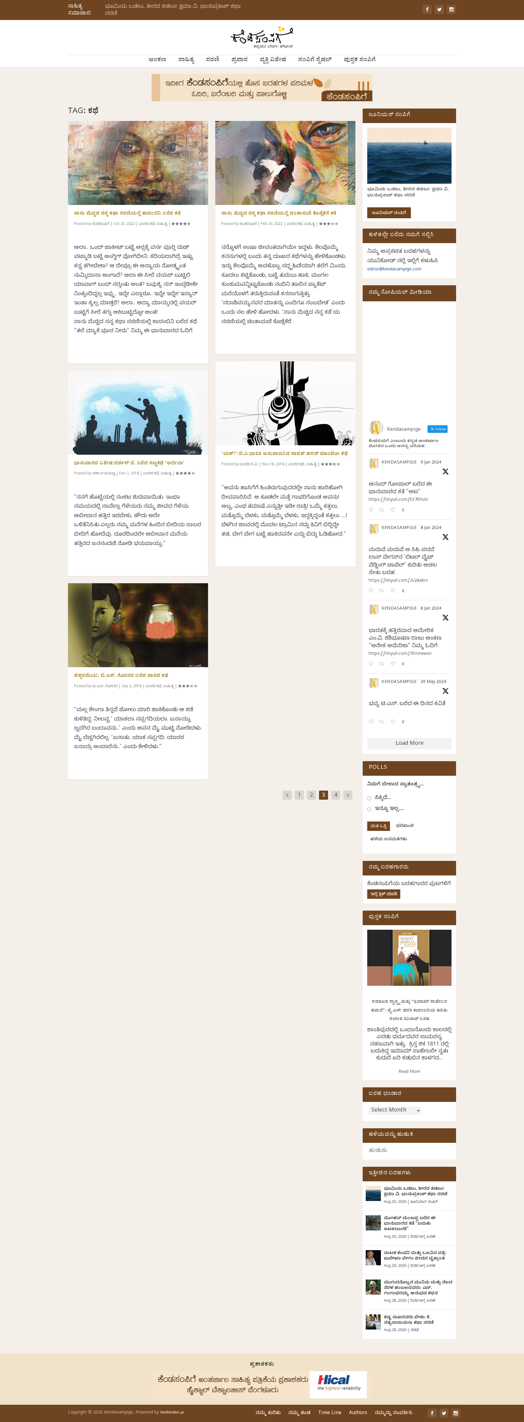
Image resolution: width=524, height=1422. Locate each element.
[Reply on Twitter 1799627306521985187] (372, 511)
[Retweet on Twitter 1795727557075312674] (383, 722)
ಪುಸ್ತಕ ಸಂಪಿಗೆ (360, 60)
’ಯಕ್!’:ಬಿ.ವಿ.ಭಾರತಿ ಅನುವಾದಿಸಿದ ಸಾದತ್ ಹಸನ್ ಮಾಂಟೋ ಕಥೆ (284, 454)
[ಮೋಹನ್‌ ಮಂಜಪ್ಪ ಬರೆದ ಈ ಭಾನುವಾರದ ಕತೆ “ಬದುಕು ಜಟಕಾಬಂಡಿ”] (373, 1222)
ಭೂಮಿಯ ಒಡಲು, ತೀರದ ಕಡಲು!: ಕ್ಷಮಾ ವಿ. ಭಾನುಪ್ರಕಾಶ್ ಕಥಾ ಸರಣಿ (173, 10)
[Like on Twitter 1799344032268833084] (394, 665)
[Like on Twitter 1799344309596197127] (394, 591)
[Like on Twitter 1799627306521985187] (394, 511)
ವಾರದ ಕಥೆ (147, 224)
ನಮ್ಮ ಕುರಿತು (268, 1413)
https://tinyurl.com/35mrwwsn (400, 654)
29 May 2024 (433, 682)
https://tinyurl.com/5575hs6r (398, 500)
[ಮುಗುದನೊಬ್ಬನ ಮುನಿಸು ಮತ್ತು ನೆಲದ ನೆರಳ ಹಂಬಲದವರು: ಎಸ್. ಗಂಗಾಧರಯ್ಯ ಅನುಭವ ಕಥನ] (373, 1287)
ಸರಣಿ (212, 60)
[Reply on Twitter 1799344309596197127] (372, 591)
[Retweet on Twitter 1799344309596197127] (383, 591)
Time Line (329, 1413)
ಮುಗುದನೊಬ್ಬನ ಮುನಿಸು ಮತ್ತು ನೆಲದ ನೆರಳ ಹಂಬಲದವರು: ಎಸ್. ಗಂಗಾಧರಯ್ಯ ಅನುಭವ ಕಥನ (418, 1288)
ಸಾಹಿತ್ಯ (186, 60)
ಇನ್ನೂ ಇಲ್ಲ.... (389, 809)
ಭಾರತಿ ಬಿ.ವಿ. (249, 464)
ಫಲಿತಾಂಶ (405, 826)
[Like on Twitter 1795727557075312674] (394, 722)
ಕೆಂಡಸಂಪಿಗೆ (100, 224)
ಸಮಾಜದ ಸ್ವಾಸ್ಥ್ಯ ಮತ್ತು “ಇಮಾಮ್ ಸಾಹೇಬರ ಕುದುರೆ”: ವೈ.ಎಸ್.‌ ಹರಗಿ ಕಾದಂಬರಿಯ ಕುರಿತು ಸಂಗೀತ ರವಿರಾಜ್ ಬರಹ (409, 1011)
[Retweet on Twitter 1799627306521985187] (383, 511)
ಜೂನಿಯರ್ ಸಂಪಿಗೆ (389, 213)
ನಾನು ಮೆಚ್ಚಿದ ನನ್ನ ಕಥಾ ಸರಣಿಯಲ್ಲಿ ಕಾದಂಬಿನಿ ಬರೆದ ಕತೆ (127, 214)
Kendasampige (399, 463)
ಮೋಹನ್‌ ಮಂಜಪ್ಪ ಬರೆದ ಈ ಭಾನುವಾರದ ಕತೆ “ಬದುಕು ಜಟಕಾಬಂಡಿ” (409, 1224)
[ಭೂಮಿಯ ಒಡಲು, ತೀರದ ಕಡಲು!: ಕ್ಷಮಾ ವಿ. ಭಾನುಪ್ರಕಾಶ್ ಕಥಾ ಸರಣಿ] (373, 1193)
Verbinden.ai (172, 1413)
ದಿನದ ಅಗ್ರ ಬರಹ (422, 1237)
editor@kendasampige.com (394, 270)
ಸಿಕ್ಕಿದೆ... (383, 798)
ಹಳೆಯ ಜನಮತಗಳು (388, 840)
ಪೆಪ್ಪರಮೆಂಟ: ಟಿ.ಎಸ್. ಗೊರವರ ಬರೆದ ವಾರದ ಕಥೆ (121, 676)
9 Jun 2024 (431, 463)
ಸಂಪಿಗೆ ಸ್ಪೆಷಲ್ (315, 60)
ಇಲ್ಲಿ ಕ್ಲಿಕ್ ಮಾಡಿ (384, 895)
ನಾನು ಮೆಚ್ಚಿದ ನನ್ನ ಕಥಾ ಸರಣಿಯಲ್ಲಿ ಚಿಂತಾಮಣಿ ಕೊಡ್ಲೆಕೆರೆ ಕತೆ (279, 214)
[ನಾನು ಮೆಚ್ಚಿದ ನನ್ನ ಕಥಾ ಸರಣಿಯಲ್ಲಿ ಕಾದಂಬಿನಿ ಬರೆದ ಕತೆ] (138, 163)
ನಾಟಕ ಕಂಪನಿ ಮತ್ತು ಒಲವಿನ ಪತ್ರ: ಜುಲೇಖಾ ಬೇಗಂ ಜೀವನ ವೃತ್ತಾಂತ (415, 1256)
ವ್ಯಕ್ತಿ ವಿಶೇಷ (273, 60)
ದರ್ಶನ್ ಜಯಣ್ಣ (103, 473)
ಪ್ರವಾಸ (239, 60)
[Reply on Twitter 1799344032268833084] (372, 665)
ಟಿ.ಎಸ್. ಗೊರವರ (105, 686)
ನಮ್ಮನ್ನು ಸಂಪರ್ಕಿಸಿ (393, 1413)
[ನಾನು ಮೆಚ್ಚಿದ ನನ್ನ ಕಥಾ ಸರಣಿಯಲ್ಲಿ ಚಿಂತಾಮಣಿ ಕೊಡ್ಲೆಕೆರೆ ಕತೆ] (285, 163)
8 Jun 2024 (431, 528)
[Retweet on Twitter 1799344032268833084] (383, 665)
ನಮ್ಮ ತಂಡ (299, 1413)
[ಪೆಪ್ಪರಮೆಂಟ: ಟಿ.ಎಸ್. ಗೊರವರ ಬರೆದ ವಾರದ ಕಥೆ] (138, 625)
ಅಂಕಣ (157, 60)
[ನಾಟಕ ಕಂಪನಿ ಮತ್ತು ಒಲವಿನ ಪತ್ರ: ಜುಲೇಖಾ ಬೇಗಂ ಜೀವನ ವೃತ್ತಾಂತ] (373, 1257)
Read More (409, 1072)
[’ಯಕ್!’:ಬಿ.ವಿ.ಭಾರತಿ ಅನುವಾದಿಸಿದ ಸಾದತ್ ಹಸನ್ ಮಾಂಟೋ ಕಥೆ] (285, 403)
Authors (358, 1413)
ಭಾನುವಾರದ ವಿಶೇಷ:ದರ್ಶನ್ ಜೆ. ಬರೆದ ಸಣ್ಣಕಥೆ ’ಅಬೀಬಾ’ (129, 464)
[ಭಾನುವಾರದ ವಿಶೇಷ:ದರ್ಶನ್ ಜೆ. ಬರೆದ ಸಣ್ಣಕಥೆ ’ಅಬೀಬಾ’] (138, 413)
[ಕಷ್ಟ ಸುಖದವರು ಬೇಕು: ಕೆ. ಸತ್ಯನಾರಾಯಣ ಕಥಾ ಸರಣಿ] (373, 1322)
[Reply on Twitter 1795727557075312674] (372, 722)
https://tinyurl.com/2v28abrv (398, 581)
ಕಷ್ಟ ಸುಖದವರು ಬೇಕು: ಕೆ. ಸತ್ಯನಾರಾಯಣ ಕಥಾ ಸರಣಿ (409, 1320)
